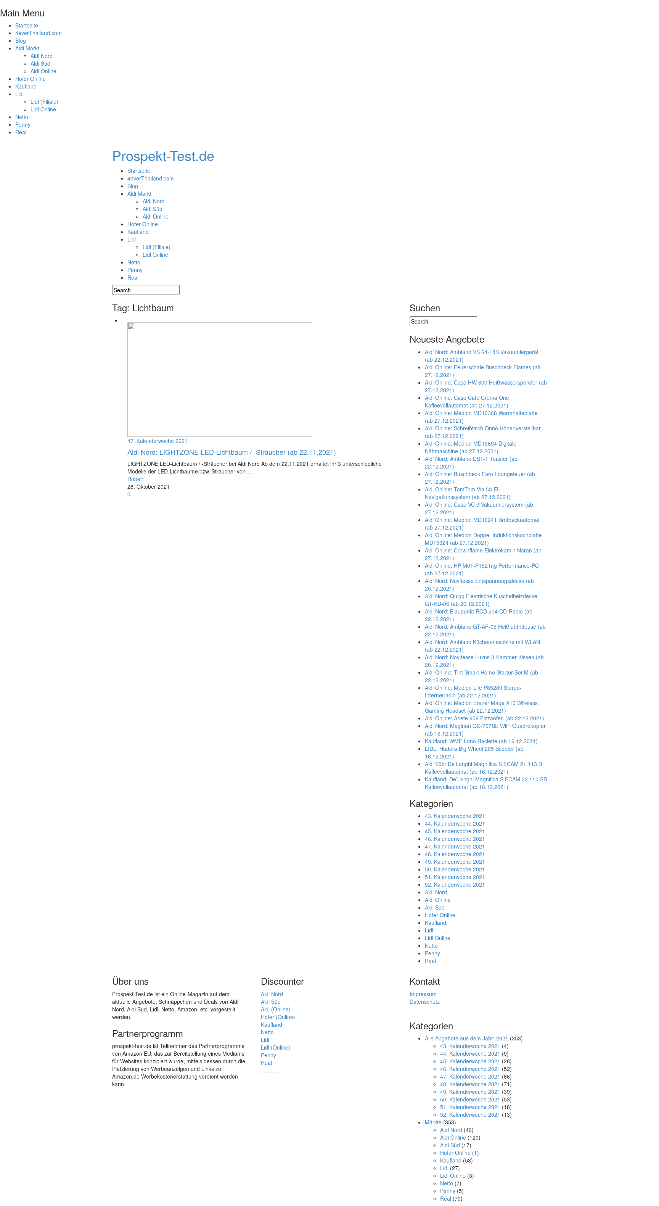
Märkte (433, 1122)
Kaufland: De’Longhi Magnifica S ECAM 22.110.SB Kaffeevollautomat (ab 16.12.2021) (486, 783)
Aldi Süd (40, 63)
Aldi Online (43, 71)
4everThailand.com (38, 33)
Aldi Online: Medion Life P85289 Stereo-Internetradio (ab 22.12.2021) (473, 691)
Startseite (26, 25)
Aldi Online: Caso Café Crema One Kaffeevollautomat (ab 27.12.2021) (467, 401)
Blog (20, 40)
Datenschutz (425, 1001)
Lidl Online (43, 109)
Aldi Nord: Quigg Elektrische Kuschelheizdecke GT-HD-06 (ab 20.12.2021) (481, 599)
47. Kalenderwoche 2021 (157, 440)
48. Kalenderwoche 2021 (455, 854)
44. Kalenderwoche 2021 (455, 823)
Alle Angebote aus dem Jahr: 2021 (466, 1038)
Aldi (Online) (276, 1009)
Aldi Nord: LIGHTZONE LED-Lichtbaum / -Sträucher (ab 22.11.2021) (231, 452)
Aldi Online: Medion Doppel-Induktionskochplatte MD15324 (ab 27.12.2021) (483, 538)
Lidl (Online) (275, 1047)
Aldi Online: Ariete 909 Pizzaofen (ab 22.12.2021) (484, 718)
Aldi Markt (27, 48)
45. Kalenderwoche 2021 (455, 831)
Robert (135, 479)
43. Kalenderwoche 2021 (455, 816)
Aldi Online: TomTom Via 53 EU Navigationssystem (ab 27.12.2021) (468, 493)
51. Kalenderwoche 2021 (455, 877)
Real (20, 132)
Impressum (423, 994)
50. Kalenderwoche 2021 (455, 869)
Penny (23, 124)
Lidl (19, 94)
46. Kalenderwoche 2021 (455, 838)
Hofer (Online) (278, 1017)
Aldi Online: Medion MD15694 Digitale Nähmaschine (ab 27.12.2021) (470, 447)
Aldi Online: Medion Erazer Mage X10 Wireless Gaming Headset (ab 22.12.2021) (481, 706)
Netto (21, 117)
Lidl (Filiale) (44, 101)
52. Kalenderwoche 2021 (455, 884)
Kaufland (26, 86)
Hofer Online (30, 78)
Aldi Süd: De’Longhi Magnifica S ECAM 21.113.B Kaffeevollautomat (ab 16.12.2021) (483, 767)
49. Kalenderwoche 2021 (455, 861)
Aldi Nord (42, 56)
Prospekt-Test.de (163, 155)
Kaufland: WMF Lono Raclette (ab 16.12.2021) (481, 741)
